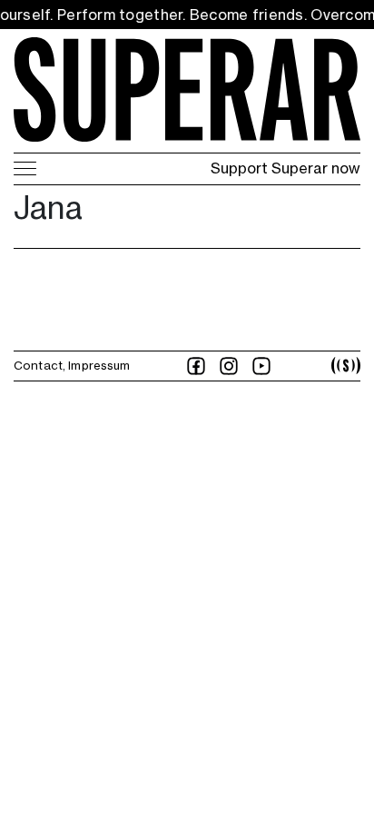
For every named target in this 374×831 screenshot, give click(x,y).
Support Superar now (285, 168)
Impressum (99, 365)
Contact (38, 365)
